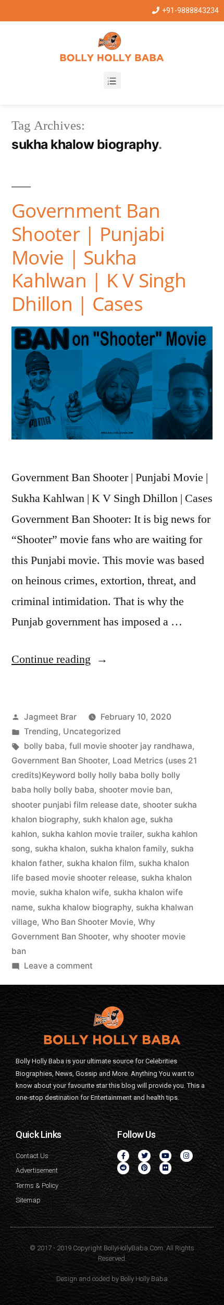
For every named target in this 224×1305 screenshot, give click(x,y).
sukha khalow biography (84, 907)
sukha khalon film (100, 863)
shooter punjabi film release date (74, 805)
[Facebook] (123, 1156)
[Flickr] (165, 1168)
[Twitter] (144, 1156)
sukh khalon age (114, 819)
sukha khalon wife (74, 892)
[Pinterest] (144, 1168)
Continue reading (59, 659)
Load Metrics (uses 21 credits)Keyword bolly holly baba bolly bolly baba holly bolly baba (104, 775)
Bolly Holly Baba (144, 1279)
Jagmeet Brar (50, 717)
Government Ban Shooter (59, 761)
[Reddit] (123, 1168)
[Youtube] (165, 1156)
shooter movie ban (134, 790)
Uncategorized (92, 731)
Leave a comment (58, 966)
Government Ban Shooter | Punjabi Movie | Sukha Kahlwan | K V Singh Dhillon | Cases (98, 256)
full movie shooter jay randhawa (130, 746)
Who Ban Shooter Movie (87, 922)
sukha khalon (60, 849)
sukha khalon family (128, 849)
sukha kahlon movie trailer (92, 834)
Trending (41, 731)
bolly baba (44, 746)
